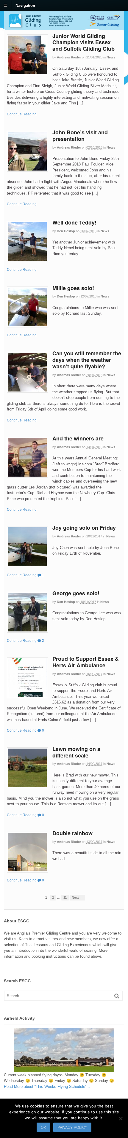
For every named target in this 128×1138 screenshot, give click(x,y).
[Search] (116, 996)
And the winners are (78, 438)
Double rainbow (72, 833)
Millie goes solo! (73, 288)
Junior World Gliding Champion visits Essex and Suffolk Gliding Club (83, 42)
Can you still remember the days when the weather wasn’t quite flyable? (86, 359)
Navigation (25, 5)
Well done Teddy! (74, 222)
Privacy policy (72, 1127)
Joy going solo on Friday (84, 527)
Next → (77, 897)
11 (65, 897)
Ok (43, 1127)
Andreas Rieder (69, 57)
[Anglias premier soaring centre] (64, 27)
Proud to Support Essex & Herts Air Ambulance (85, 662)
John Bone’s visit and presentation (80, 135)
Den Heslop (66, 231)
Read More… (47, 1086)
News (111, 57)
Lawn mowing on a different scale (76, 752)
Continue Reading (22, 114)
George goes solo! (75, 593)
